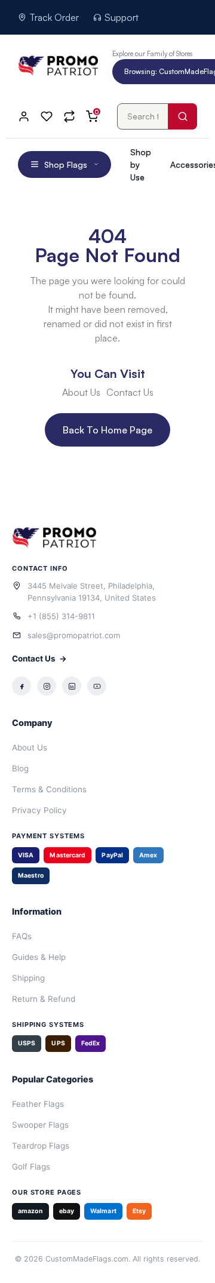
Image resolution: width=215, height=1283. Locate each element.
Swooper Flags (40, 1125)
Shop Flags (65, 164)
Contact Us (39, 658)
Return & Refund (43, 999)
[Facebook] (21, 686)
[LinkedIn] (71, 686)
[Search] (182, 116)
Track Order (54, 17)
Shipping (28, 978)
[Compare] (69, 116)
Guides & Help (39, 957)
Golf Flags (31, 1166)
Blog (20, 768)
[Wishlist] (47, 116)
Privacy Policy (39, 810)
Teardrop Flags (40, 1145)
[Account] (24, 116)
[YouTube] (96, 686)
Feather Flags (38, 1104)
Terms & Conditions (49, 789)
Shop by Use (140, 164)
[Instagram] (46, 686)
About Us (29, 747)
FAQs (22, 936)
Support (122, 17)
